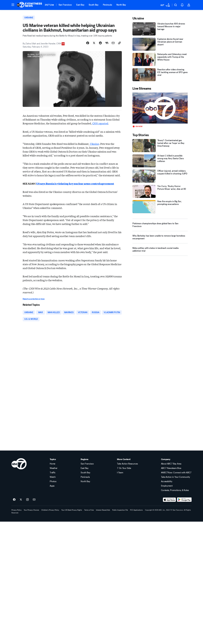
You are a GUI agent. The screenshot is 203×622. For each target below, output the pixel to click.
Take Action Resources (127, 464)
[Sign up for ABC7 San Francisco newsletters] (34, 499)
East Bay (80, 4)
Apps (52, 486)
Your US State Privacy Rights (71, 510)
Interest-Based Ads (103, 510)
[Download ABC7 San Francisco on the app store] (169, 499)
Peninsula (107, 4)
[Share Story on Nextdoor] (106, 43)
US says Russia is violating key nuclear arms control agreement (75, 183)
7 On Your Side (124, 468)
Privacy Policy (16, 510)
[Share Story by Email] (113, 43)
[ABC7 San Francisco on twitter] (21, 499)
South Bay (93, 4)
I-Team (120, 473)
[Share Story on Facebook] (87, 43)
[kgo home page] (19, 463)
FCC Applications (136, 510)
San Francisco (65, 4)
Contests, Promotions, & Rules (175, 490)
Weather (53, 468)
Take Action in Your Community (175, 477)
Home (52, 464)
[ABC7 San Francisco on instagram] (27, 499)
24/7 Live (49, 4)
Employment (167, 486)
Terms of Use (89, 510)
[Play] (160, 108)
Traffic (53, 473)
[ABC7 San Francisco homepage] (29, 5)
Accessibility (166, 481)
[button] (13, 4)
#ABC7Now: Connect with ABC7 (176, 473)
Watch (53, 477)
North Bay (121, 4)
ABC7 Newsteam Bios (171, 468)
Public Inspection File (120, 510)
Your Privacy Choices (31, 510)
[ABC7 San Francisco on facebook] (14, 499)
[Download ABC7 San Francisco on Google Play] (184, 499)
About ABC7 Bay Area (171, 464)
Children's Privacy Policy (50, 510)
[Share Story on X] (94, 43)
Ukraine (94, 144)
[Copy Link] (119, 43)
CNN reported (100, 123)
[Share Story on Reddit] (100, 43)
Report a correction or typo (33, 299)
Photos (53, 481)
